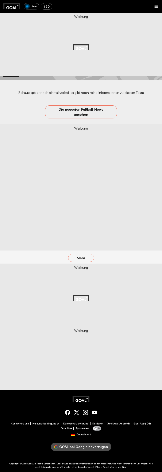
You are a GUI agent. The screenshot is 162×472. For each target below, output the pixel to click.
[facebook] (67, 413)
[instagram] (85, 413)
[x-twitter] (76, 413)
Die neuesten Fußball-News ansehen (81, 112)
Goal (29, 463)
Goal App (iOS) (142, 423)
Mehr (81, 258)
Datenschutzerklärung (76, 423)
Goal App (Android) (118, 423)
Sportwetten (82, 428)
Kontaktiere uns (20, 423)
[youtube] (94, 413)
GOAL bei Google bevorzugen (83, 447)
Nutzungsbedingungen (45, 423)
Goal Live (66, 428)
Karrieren (97, 423)
